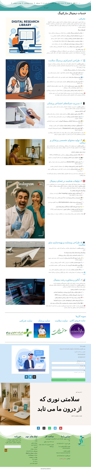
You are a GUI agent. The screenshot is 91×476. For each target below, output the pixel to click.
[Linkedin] (38, 428)
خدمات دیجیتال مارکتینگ (31, 453)
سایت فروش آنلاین (77, 320)
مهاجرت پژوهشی (33, 457)
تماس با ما (34, 459)
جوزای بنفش (34, 443)
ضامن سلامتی (62, 458)
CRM (36, 441)
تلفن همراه (82, 365)
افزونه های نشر (33, 463)
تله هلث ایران (34, 445)
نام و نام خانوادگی (81, 361)
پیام (84, 370)
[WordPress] (26, 377)
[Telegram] (30, 377)
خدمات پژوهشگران (32, 455)
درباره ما (35, 461)
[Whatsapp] (49, 428)
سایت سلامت (61, 320)
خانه (36, 439)
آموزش (35, 447)
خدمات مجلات (33, 449)
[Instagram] (34, 377)
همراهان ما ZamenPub (31, 451)
